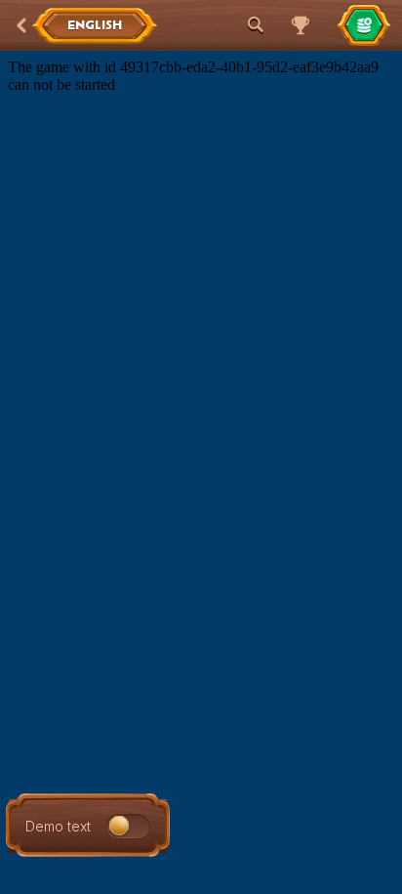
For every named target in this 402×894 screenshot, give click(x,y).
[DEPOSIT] (364, 25)
